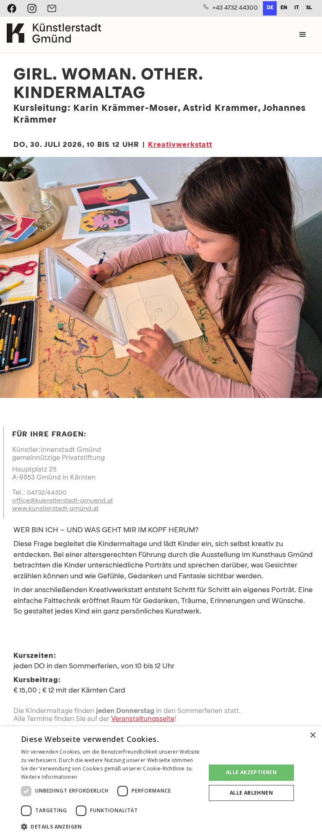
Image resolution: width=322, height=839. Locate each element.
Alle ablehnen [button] (251, 792)
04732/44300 (47, 493)
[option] (284, 8)
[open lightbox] (161, 279)
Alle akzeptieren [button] (251, 772)
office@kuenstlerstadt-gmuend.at (62, 501)
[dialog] (161, 782)
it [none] (296, 7)
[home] (54, 34)
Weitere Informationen (49, 776)
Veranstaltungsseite (142, 719)
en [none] (283, 7)
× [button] (312, 735)
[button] (302, 34)
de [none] (270, 7)
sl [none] (309, 7)
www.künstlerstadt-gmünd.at (55, 508)
